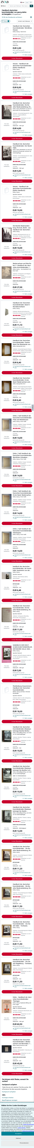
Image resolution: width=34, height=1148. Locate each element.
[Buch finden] (31, 6)
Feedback (32, 407)
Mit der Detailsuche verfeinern (12, 17)
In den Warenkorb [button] (17, 58)
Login (27, 2)
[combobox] (19, 6)
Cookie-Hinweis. (22, 1127)
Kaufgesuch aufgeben (9, 1091)
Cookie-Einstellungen (28, 1124)
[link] (31, 17)
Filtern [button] (6, 21)
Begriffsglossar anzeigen (9, 1100)
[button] (27, 55)
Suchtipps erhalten (7, 1097)
